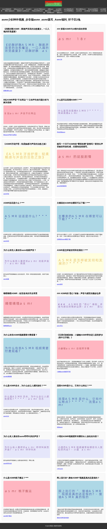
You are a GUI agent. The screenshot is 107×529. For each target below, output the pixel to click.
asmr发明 (60, 284)
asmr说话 (6, 241)
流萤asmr (60, 427)
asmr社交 (79, 11)
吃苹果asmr (50, 12)
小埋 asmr (60, 468)
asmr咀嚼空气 (57, 11)
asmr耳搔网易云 (69, 11)
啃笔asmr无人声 (18, 9)
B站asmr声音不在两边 (10, 135)
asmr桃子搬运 (7, 516)
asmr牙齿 (6, 194)
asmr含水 (6, 416)
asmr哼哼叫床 (7, 463)
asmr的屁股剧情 (62, 186)
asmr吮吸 (6, 279)
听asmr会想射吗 (93, 9)
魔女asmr (48, 11)
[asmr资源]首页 (6, 9)
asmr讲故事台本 (69, 9)
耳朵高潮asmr (61, 132)
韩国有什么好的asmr (23, 11)
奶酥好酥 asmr (7, 90)
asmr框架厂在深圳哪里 (91, 11)
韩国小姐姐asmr (9, 11)
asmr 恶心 (60, 325)
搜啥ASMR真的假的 (63, 517)
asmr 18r (59, 59)
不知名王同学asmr (37, 11)
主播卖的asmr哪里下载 (64, 239)
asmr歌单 (58, 9)
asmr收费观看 (7, 376)
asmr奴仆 (29, 9)
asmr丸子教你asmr (39, 9)
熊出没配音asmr (81, 9)
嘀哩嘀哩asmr (7, 325)
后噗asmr (50, 9)
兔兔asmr (59, 12)
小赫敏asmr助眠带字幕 (64, 371)
